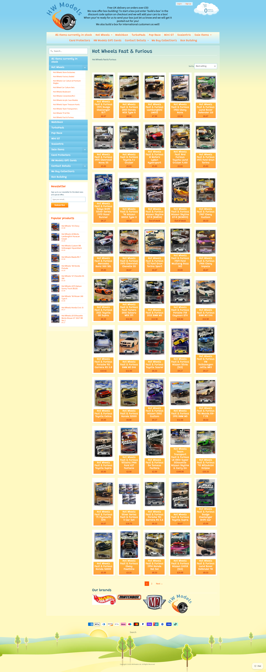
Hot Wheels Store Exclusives (64, 72)
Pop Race (155, 35)
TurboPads (138, 35)
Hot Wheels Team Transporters (65, 108)
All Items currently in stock (73, 35)
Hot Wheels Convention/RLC (64, 96)
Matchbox (121, 35)
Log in (179, 4)
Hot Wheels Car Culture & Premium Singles (67, 81)
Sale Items (203, 36)
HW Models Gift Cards (107, 40)
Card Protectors (79, 40)
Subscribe (59, 205)
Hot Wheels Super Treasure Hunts (66, 104)
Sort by (191, 66)
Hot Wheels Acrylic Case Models (65, 100)
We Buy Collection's (164, 40)
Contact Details (137, 41)
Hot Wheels (104, 36)
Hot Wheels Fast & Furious (63, 117)
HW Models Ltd (136, 664)
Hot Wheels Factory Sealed (63, 76)
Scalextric (184, 35)
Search (133, 632)
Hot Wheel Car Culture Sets (64, 87)
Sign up (188, 4)
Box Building (188, 40)
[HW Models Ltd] (64, 16)
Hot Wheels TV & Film (61, 113)
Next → (159, 583)
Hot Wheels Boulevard (62, 91)
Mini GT (169, 35)
